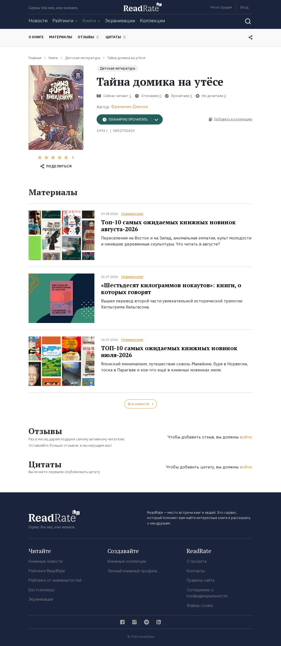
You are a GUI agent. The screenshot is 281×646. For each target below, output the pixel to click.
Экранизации (120, 21)
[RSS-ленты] (158, 622)
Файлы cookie (200, 605)
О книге (36, 37)
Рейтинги (62, 21)
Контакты (196, 570)
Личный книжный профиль (133, 570)
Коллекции (152, 21)
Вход (244, 7)
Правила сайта (200, 580)
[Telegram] (146, 622)
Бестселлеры (41, 589)
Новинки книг (132, 213)
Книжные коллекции (127, 561)
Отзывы (88, 37)
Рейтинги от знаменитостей (55, 580)
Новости (38, 21)
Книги (89, 21)
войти (246, 437)
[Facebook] (122, 622)
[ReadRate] (142, 6)
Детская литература (117, 68)
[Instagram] (134, 622)
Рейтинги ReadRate (47, 570)
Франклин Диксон (129, 106)
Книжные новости (46, 561)
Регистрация (221, 7)
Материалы (60, 37)
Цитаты (115, 37)
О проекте (197, 561)
